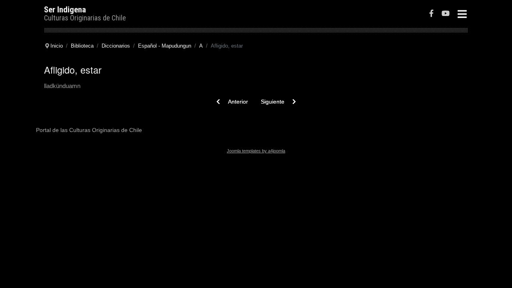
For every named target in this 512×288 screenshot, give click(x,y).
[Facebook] (431, 14)
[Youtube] (446, 14)
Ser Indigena (65, 9)
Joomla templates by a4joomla (256, 150)
